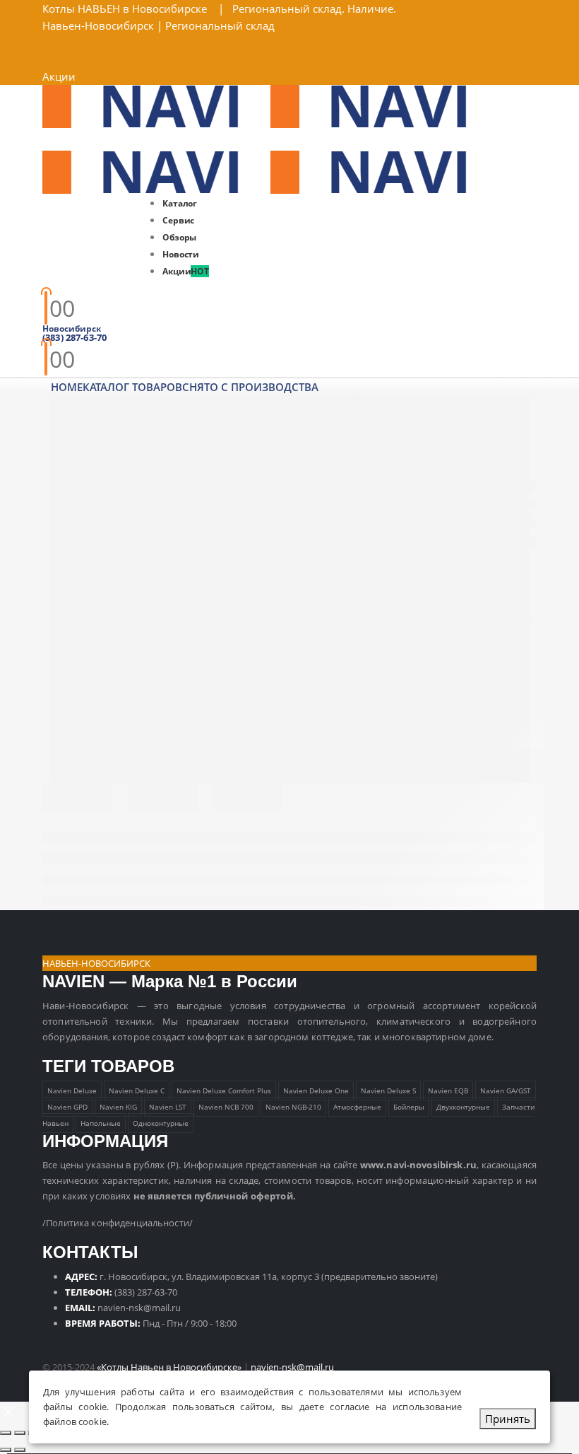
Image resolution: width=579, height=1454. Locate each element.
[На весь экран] (19, 1433)
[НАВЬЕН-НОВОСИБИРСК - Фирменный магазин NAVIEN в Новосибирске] (270, 105)
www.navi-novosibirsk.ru (418, 1164)
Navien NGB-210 (293, 1107)
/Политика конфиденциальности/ (117, 1222)
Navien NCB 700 (225, 1107)
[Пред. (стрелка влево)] (5, 1450)
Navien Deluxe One (316, 1090)
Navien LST (167, 1107)
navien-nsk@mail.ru (139, 1307)
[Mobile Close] (8, 1410)
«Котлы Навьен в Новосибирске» (169, 1367)
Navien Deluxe (72, 1090)
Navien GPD (67, 1107)
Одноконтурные (161, 1123)
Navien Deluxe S (388, 1090)
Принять (507, 1419)
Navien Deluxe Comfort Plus (224, 1090)
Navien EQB (448, 1090)
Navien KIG (118, 1107)
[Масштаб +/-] (5, 1433)
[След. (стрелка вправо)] (19, 1450)
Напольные (100, 1123)
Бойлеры (408, 1107)
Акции (59, 76)
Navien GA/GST (505, 1090)
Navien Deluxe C (137, 1090)
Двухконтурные (463, 1107)
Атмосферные (357, 1107)
